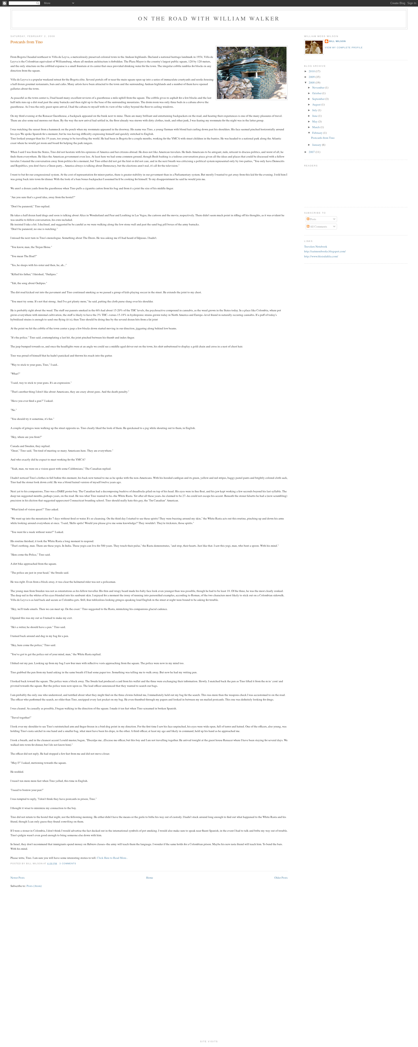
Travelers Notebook (315, 246)
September (318, 99)
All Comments (318, 226)
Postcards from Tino (26, 41)
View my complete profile (344, 47)
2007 (312, 152)
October (317, 93)
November (318, 87)
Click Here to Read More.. (112, 858)
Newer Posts (17, 877)
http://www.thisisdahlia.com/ (321, 256)
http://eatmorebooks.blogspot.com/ (325, 251)
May (315, 121)
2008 (312, 82)
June (315, 116)
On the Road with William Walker (209, 18)
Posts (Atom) (34, 886)
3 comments (67, 863)
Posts (312, 219)
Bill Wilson (337, 41)
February (317, 133)
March (316, 127)
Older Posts (281, 877)
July (315, 110)
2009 (312, 77)
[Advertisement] (209, 970)
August (316, 104)
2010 (312, 71)
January (317, 145)
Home (149, 877)
